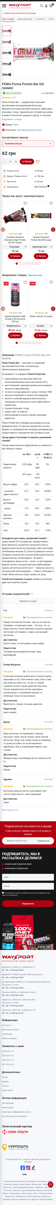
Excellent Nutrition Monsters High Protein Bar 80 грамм (15, 240)
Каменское (23, 1199)
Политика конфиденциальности (16, 1112)
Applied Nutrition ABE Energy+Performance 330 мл (15, 319)
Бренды (5, 1081)
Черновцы (47, 1184)
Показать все (35, 275)
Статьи (5, 1086)
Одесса (39, 1190)
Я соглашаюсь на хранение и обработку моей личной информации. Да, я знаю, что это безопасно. (26, 894)
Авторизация (8, 1103)
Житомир (48, 1187)
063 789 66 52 (8, 1064)
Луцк (35, 1193)
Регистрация (7, 1107)
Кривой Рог (10, 1196)
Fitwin (15, 124)
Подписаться (43, 841)
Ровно (29, 1193)
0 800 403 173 (8, 1051)
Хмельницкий (19, 1187)
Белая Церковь (33, 1196)
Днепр (15, 1184)
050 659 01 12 (8, 1060)
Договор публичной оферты (14, 1116)
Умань (50, 1193)
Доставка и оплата (10, 1030)
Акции (5, 1077)
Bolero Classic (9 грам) (41, 316)
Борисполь (46, 1196)
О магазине (7, 1034)
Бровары (7, 1199)
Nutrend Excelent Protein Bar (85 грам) (41, 238)
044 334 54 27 (8, 1056)
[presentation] (3, 229)
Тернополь (7, 1187)
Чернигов (39, 1187)
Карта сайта (7, 1090)
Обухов (14, 1199)
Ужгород (42, 1193)
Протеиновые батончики (29, 130)
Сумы (23, 1193)
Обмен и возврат (9, 1038)
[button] (4, 6)
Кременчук (21, 1196)
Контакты (6, 1025)
